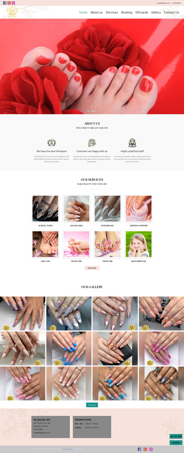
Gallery (156, 12)
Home (83, 12)
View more (92, 405)
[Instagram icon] (151, 449)
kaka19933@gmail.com (163, 3)
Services (112, 12)
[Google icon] (145, 449)
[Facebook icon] (139, 449)
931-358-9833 (177, 3)
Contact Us (171, 12)
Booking (126, 12)
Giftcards (141, 12)
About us (97, 12)
